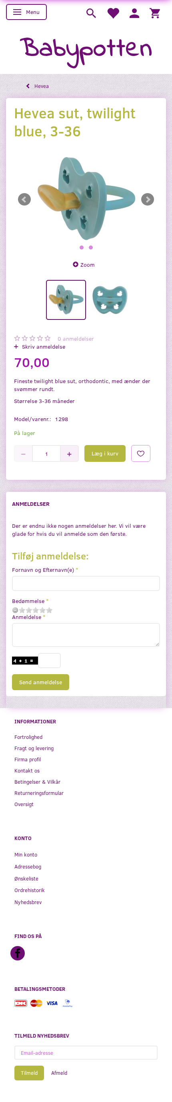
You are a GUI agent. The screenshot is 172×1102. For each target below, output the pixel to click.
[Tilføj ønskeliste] (140, 453)
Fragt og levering (34, 748)
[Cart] (155, 12)
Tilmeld (29, 1072)
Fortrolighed (28, 736)
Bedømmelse (28, 601)
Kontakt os (27, 770)
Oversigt (24, 804)
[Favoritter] (112, 12)
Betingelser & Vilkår (37, 781)
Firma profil (27, 759)
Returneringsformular (39, 792)
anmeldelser (76, 338)
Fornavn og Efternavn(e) (43, 569)
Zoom (87, 264)
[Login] (134, 12)
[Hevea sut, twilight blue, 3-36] (86, 200)
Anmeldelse (26, 617)
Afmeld (59, 1072)
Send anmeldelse (40, 682)
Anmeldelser (31, 503)
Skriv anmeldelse (42, 346)
